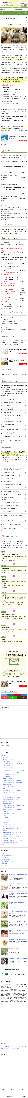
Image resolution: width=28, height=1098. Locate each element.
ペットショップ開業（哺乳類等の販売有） (12, 780)
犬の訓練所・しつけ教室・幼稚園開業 (11, 769)
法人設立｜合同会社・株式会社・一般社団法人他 (13, 805)
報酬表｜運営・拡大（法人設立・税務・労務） (13, 840)
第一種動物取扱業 (7, 855)
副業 (4, 853)
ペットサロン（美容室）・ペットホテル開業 (12, 763)
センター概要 (5, 820)
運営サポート (5, 795)
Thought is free (21, 1092)
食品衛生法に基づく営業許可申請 (10, 803)
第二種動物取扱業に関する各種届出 (10, 799)
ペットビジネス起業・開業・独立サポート (15, 17)
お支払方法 (4, 830)
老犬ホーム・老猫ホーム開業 (9, 778)
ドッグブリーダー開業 (8, 759)
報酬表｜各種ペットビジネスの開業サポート (12, 832)
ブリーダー (5, 857)
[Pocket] (5, 697)
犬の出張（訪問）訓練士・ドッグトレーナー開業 (13, 770)
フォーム (5, 560)
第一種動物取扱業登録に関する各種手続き (12, 797)
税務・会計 (5, 863)
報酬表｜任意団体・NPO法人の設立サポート (12, 834)
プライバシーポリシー (8, 826)
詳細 (3, 179)
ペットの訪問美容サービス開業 (9, 776)
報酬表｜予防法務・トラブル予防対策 (11, 836)
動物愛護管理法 (6, 859)
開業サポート (5, 757)
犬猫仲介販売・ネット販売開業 (9, 784)
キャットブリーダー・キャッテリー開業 (11, 761)
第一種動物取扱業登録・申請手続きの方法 (18, 939)
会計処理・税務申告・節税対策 (9, 807)
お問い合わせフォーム (8, 819)
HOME (3, 17)
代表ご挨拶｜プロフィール (9, 822)
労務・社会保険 (6, 865)
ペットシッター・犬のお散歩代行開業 (11, 772)
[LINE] (13, 697)
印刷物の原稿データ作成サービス (10, 813)
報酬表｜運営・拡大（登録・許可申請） (11, 838)
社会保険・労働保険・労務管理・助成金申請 (12, 809)
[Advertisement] (14, 723)
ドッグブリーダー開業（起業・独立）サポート (10, 18)
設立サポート (5, 788)
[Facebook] (10, 695)
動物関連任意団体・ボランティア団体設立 (12, 790)
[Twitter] (4, 695)
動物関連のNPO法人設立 (8, 792)
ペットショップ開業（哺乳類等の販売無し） (12, 782)
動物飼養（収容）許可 (7, 861)
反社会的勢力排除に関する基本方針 (10, 828)
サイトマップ (5, 844)
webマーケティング (7, 811)
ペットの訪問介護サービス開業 (9, 774)
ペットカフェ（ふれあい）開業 (9, 767)
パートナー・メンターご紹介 (9, 824)
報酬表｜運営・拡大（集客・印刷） (10, 842)
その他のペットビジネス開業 (9, 786)
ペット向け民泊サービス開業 (9, 765)
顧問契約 (4, 815)
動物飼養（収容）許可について (15, 948)
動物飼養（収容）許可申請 (9, 801)
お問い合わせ (5, 817)
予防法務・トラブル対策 (7, 794)
